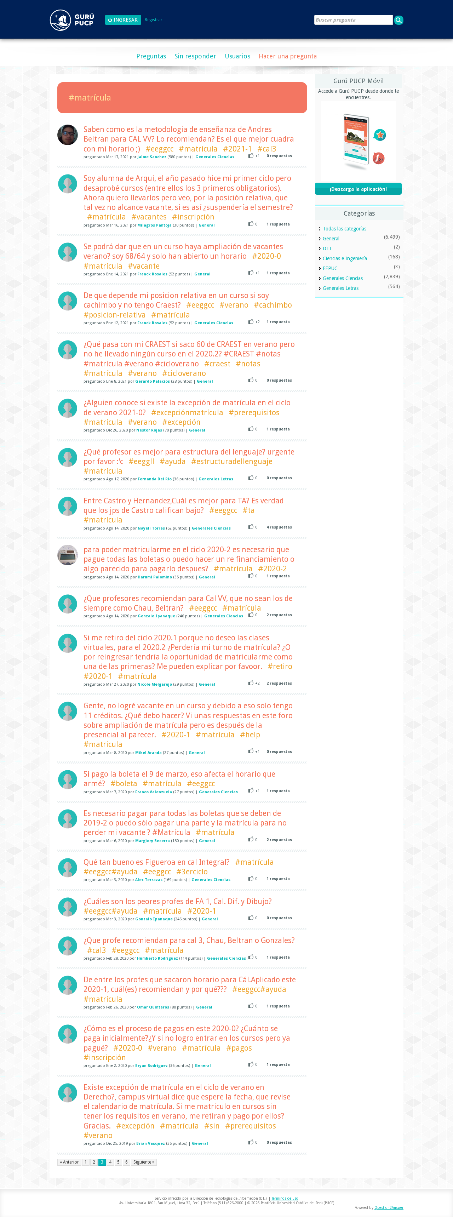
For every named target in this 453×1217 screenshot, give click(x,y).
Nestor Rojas (149, 430)
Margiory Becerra (152, 841)
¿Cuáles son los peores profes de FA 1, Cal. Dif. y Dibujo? (178, 901)
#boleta (123, 783)
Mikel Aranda (148, 752)
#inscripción (193, 216)
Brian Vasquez (150, 1143)
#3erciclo (192, 871)
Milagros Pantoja (154, 225)
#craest (217, 363)
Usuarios (237, 56)
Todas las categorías (344, 229)
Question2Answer (388, 1208)
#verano (233, 305)
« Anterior (69, 1162)
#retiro (280, 666)
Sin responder (195, 56)
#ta (248, 510)
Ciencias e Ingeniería (345, 258)
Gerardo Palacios (152, 381)
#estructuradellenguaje (232, 461)
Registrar (153, 20)
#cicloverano (184, 373)
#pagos (239, 1048)
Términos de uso (284, 1198)
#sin (212, 1125)
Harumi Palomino (155, 577)
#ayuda (173, 461)
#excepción (181, 422)
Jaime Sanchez (151, 157)
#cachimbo (273, 305)
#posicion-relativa (115, 314)
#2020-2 (272, 568)
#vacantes (149, 216)
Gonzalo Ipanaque (156, 616)
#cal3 (266, 148)
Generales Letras (216, 479)
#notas (248, 363)
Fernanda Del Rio (155, 479)
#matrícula (198, 148)
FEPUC (330, 268)
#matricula (103, 744)
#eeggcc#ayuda (111, 871)
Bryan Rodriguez (151, 1065)
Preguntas (151, 56)
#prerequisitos (254, 412)
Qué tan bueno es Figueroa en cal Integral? (157, 862)
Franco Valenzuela (153, 792)
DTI (327, 248)
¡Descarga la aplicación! (358, 189)
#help (250, 734)
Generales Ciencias (214, 157)
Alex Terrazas (148, 880)
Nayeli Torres (151, 528)
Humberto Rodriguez (157, 958)
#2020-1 (98, 676)
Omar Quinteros (153, 1007)
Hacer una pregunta (288, 56)
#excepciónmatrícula (187, 412)
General (207, 225)
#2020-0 (266, 256)
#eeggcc (159, 148)
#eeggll (141, 461)
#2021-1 (237, 148)
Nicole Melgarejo (154, 684)
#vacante (144, 266)
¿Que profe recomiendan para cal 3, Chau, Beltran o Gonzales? (189, 940)
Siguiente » (143, 1162)
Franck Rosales (152, 274)
